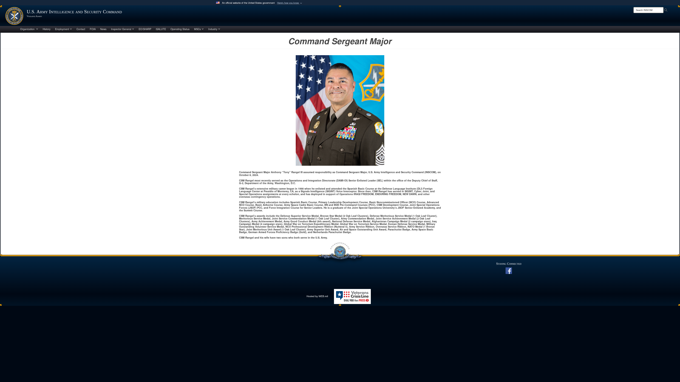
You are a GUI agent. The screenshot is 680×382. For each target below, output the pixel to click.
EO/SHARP (145, 29)
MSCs (197, 29)
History (46, 29)
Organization (27, 29)
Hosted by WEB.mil (317, 296)
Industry (212, 29)
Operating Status (180, 29)
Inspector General (121, 29)
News (103, 29)
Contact (80, 29)
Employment (62, 29)
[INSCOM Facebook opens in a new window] (509, 270)
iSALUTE (161, 29)
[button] (290, 3)
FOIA (93, 29)
